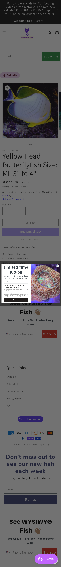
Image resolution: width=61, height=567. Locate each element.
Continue (16, 300)
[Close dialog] (57, 266)
